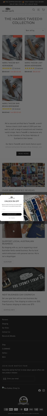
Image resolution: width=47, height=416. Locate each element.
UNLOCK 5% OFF (12, 214)
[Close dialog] (45, 196)
